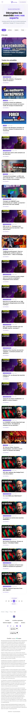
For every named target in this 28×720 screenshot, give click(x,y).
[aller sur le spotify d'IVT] (20, 626)
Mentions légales (7, 622)
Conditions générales (17, 620)
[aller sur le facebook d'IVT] (10, 626)
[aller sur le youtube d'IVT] (17, 626)
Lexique (16, 622)
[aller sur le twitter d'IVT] (13, 626)
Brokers (23, 622)
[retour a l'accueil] (14, 617)
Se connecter (23, 2)
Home (2, 611)
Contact (7, 620)
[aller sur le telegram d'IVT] (7, 626)
